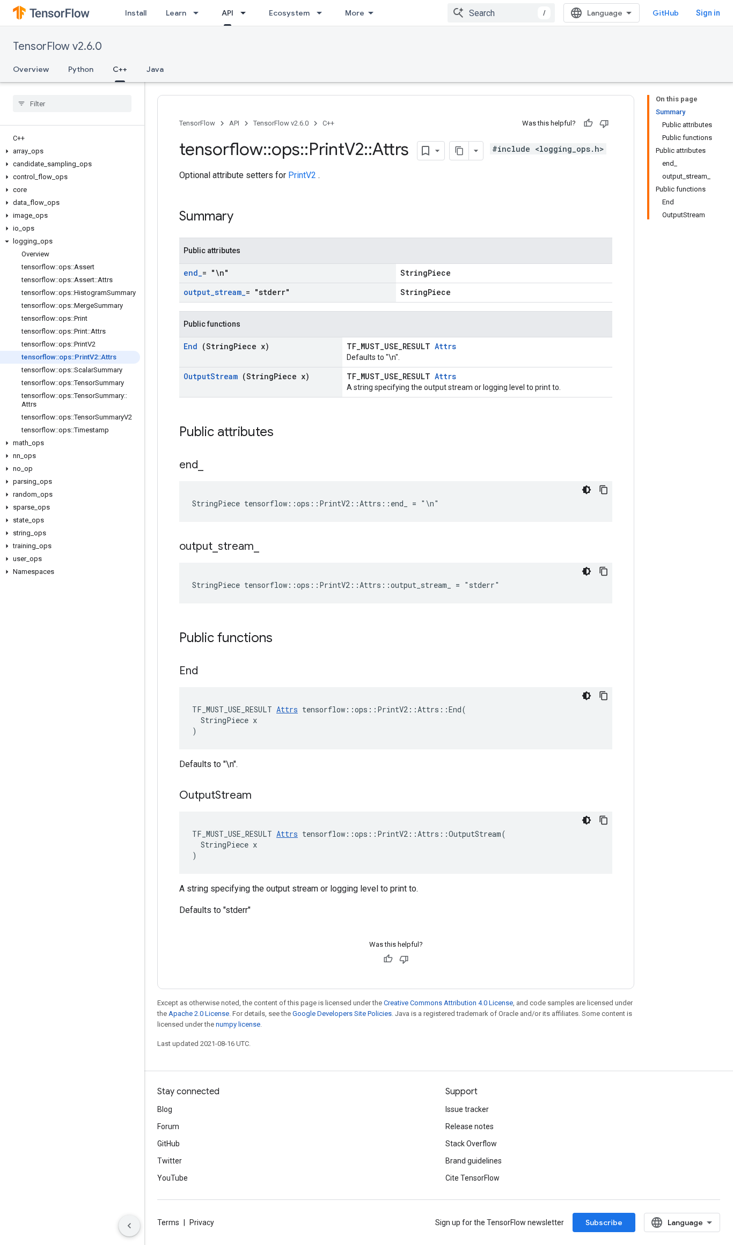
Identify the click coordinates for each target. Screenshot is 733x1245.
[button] (70, 151)
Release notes (469, 1126)
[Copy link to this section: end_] (214, 465)
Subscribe (603, 1222)
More (354, 13)
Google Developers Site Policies (342, 1014)
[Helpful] (588, 123)
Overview (31, 69)
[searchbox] (72, 103)
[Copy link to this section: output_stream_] (270, 547)
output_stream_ (215, 292)
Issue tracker (467, 1109)
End (193, 346)
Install (135, 13)
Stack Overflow (471, 1143)
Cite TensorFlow (472, 1178)
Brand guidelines (473, 1160)
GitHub (666, 13)
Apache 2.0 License (198, 1014)
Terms (168, 1222)
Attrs (445, 346)
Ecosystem (289, 13)
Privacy (201, 1222)
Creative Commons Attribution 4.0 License (448, 1003)
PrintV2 (303, 175)
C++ (120, 69)
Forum (168, 1126)
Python (80, 69)
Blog (164, 1109)
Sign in (708, 13)
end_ (193, 273)
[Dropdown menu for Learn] (199, 13)
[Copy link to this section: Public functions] (286, 638)
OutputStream (213, 376)
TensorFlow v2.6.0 (57, 46)
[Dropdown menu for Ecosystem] (322, 13)
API (227, 13)
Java (155, 69)
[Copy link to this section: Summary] (247, 217)
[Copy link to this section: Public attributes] (287, 432)
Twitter (169, 1160)
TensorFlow (197, 123)
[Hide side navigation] (129, 1225)
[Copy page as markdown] (459, 151)
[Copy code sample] (603, 489)
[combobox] (501, 13)
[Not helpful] (604, 123)
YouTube (172, 1178)
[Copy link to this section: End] (211, 671)
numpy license (238, 1024)
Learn (176, 13)
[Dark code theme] (586, 489)
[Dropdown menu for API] (246, 13)
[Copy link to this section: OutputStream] (265, 796)
